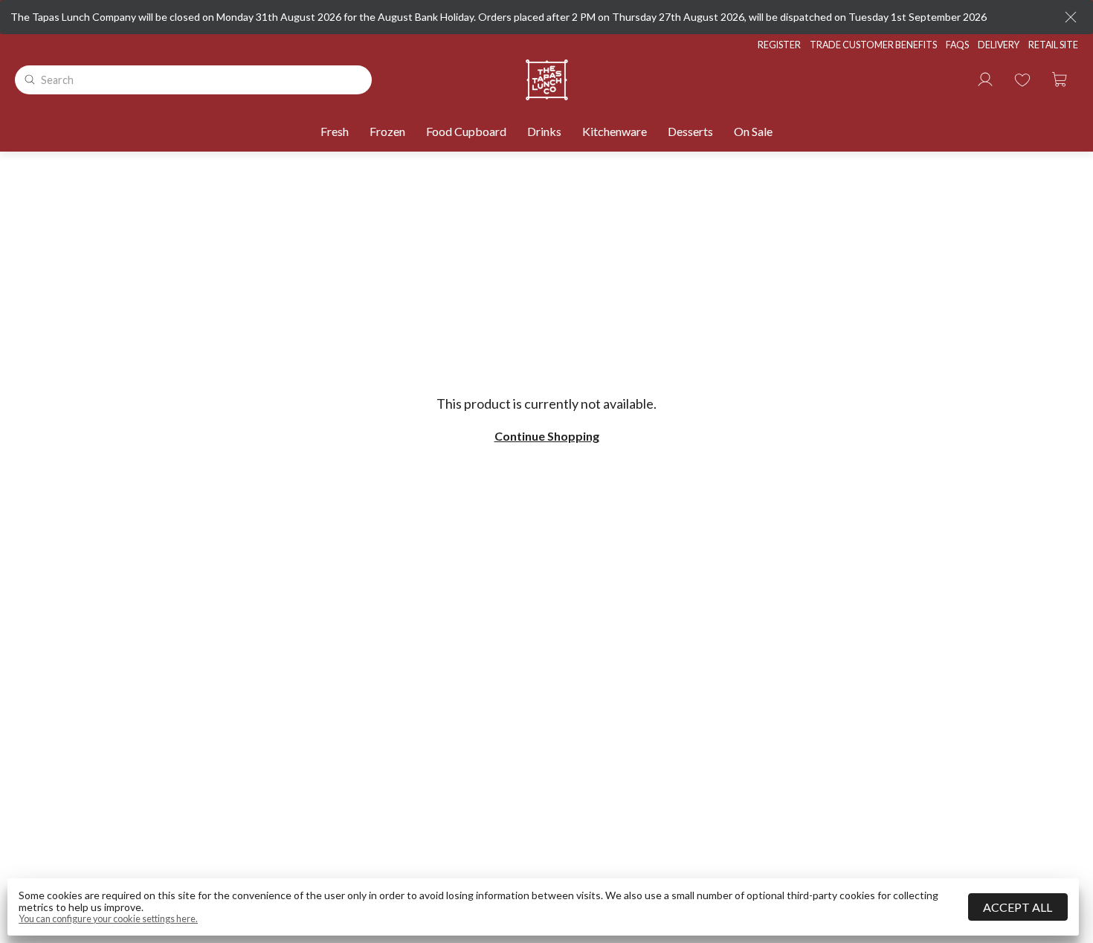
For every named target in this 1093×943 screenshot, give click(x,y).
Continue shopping (546, 436)
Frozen (387, 131)
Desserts (690, 131)
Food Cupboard (466, 131)
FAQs (957, 45)
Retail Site (1053, 45)
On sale (753, 131)
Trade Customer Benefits (873, 45)
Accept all (1017, 907)
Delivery (998, 45)
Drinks (544, 131)
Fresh (334, 131)
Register (779, 45)
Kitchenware (614, 131)
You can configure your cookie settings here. (108, 919)
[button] (1059, 79)
